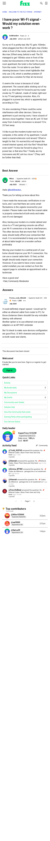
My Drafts (25, 397)
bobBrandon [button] (14, 36)
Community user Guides (14, 402)
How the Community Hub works (17, 412)
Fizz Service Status (12, 422)
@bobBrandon (14, 190)
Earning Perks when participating (18, 417)
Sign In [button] (9, 370)
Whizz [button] (11, 179)
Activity (7, 383)
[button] (5, 37)
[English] (25, 3)
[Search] (41, 3)
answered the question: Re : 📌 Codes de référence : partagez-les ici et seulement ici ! (27, 471)
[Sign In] (46, 3)
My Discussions (10, 393)
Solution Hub (9, 407)
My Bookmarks (25, 388)
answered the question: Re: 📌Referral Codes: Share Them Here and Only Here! (27, 453)
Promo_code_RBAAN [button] (17, 298)
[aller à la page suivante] (34, 501)
